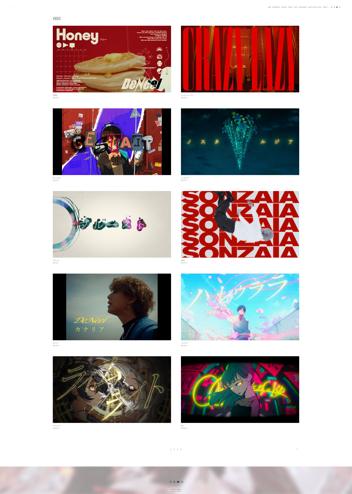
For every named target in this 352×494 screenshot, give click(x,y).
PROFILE (290, 7)
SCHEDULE (284, 7)
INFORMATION (276, 7)
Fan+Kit (179, 489)
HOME (269, 7)
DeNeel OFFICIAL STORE (314, 7)
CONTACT (325, 7)
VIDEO (295, 7)
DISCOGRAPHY (303, 7)
